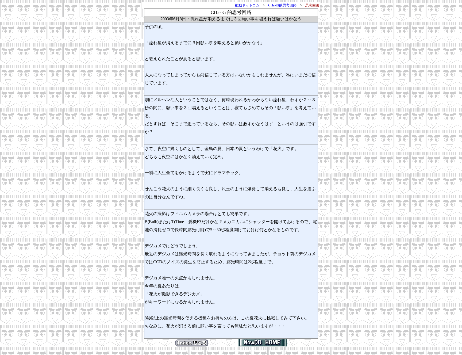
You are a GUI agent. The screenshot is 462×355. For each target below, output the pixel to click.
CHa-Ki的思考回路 (282, 5)
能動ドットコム (247, 5)
